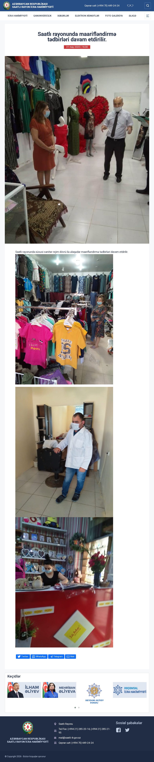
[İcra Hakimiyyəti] (6, 5)
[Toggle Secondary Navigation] (147, 15)
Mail (72, 656)
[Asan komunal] (130, 690)
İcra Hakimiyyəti (17, 15)
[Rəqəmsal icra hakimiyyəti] (94, 690)
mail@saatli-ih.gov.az (70, 737)
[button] (75, 707)
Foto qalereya (114, 15)
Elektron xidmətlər (87, 15)
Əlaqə (132, 15)
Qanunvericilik (42, 15)
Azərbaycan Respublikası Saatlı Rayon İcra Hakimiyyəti (32, 5)
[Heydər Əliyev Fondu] (59, 693)
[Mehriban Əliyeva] (24, 690)
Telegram (58, 656)
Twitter (24, 656)
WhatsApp (41, 656)
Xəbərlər (63, 15)
